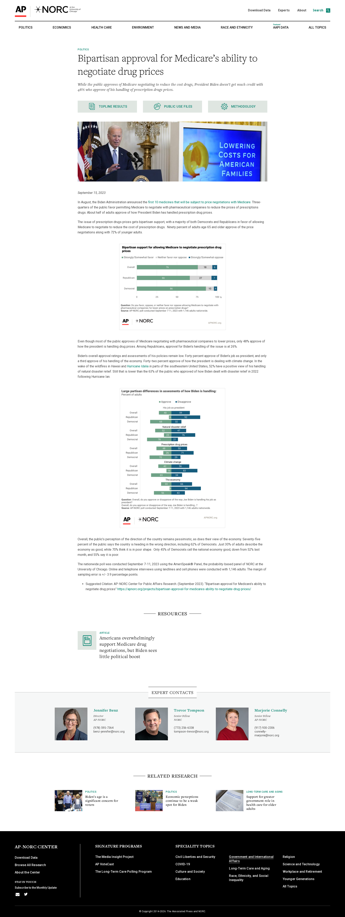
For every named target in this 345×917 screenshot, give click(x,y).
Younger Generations (299, 879)
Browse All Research (30, 865)
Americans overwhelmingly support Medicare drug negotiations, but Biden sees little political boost (128, 647)
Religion (289, 857)
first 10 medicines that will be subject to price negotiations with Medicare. (199, 202)
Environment (143, 27)
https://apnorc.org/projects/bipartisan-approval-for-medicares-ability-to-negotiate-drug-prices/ (184, 589)
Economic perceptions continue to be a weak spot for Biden (182, 800)
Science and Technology (301, 864)
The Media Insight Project (114, 857)
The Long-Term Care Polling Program (123, 871)
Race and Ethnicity (237, 27)
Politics (26, 27)
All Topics (317, 27)
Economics (62, 27)
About (301, 10)
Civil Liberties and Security (195, 857)
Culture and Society (190, 871)
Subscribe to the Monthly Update (36, 887)
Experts (284, 10)
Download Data (259, 10)
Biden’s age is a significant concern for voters (101, 800)
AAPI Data (280, 26)
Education (182, 879)
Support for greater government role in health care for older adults (261, 802)
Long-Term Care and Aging (264, 791)
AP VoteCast (104, 864)
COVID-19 (182, 864)
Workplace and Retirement (302, 871)
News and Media (187, 27)
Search (318, 10)
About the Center (27, 872)
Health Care (101, 27)
